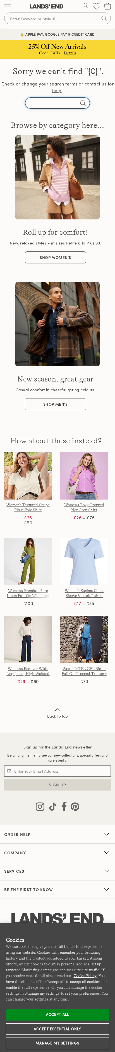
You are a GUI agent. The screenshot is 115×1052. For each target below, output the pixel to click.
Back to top (57, 716)
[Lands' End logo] (57, 919)
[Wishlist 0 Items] (96, 6)
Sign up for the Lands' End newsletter (57, 747)
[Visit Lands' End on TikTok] (51, 808)
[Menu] (7, 6)
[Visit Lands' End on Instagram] (40, 808)
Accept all (57, 1014)
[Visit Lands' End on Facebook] (62, 808)
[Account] (85, 6)
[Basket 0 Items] (107, 6)
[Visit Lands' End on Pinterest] (73, 808)
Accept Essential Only (57, 1028)
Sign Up (57, 784)
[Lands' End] (46, 6)
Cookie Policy (85, 975)
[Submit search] (104, 18)
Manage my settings (58, 1043)
